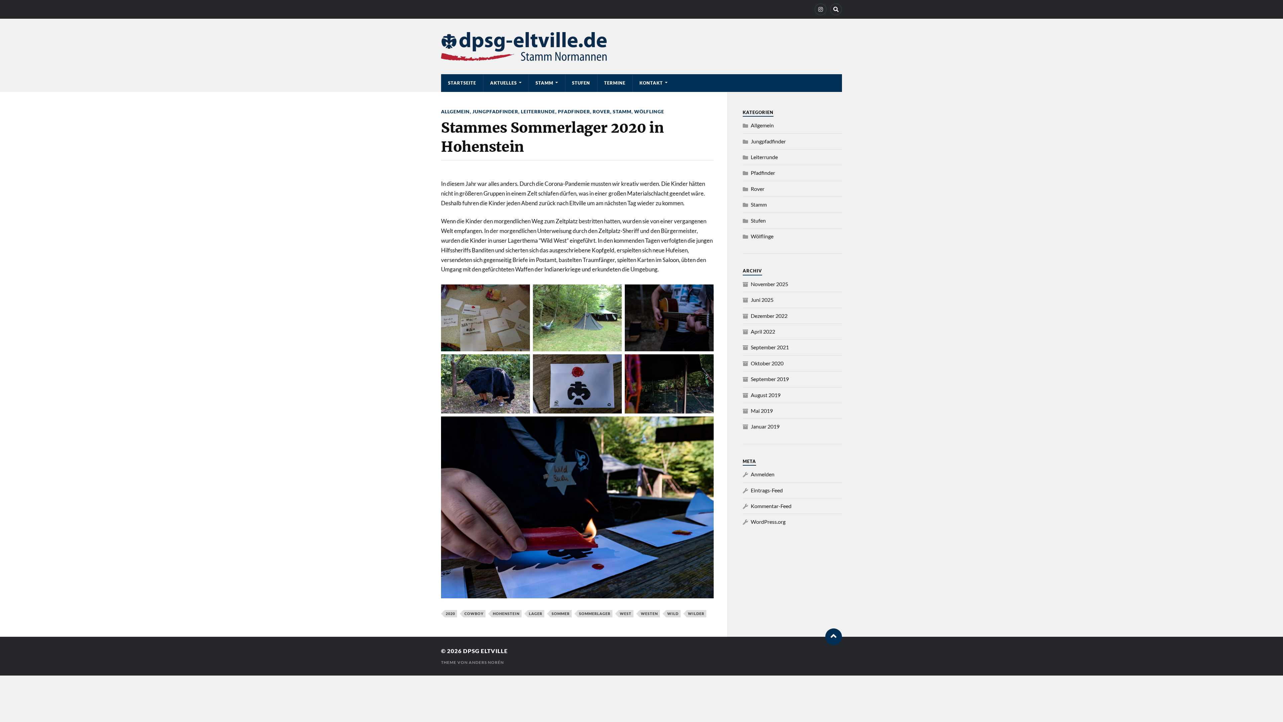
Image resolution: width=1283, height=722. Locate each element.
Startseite (462, 83)
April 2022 (763, 331)
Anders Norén (486, 662)
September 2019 (770, 379)
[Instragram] (821, 9)
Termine (614, 83)
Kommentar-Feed (771, 506)
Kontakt (651, 83)
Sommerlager (594, 613)
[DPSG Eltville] (641, 46)
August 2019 (765, 395)
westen (649, 613)
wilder (696, 613)
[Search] (836, 9)
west (625, 613)
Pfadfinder (574, 111)
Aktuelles (503, 83)
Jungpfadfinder (495, 111)
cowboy (473, 613)
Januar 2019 (765, 426)
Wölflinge (649, 111)
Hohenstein (506, 613)
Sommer (561, 613)
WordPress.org (768, 521)
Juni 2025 (762, 299)
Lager (535, 613)
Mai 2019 (762, 410)
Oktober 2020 (767, 363)
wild (673, 613)
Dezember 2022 (769, 316)
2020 (450, 613)
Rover (601, 111)
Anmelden (762, 474)
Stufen (581, 83)
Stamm (544, 83)
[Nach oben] (833, 636)
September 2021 (770, 347)
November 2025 (769, 284)
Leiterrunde (538, 111)
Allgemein (455, 111)
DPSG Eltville (485, 650)
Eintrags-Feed (767, 490)
